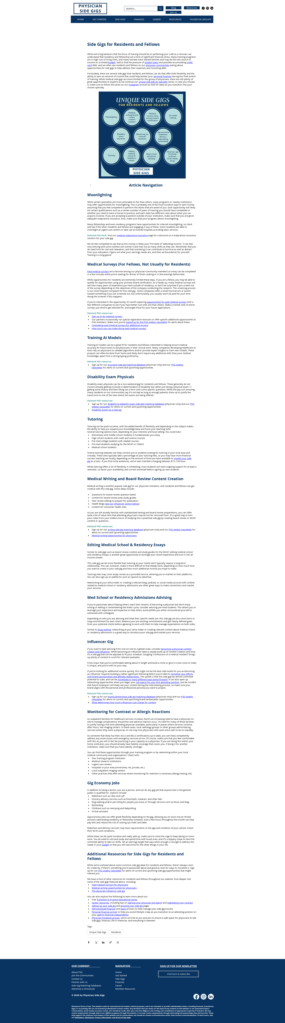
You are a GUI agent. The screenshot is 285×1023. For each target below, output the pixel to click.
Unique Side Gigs (97, 932)
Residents (116, 932)
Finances (119, 982)
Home (118, 972)
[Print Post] (117, 942)
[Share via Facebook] (88, 942)
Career (118, 985)
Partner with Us (79, 982)
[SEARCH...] (160, 8)
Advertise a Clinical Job (83, 988)
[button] (142, 185)
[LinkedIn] (211, 8)
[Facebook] (203, 8)
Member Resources (125, 988)
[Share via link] (110, 942)
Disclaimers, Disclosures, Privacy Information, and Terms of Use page (103, 1017)
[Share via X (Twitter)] (96, 942)
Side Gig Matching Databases (86, 985)
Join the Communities (83, 975)
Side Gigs (120, 978)
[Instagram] (207, 8)
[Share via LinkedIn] (103, 942)
